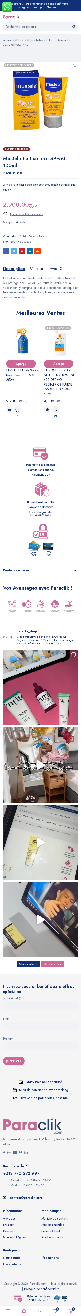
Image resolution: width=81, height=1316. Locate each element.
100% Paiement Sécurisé (43, 1082)
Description (14, 268)
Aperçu (21, 363)
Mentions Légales (14, 1237)
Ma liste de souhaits (54, 1218)
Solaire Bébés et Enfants (40, 40)
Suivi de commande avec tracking (43, 1090)
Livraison (8, 1225)
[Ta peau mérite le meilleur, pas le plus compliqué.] (40, 687)
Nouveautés (11, 1257)
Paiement (9, 1231)
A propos (9, 1218)
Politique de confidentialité (41, 1289)
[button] (74, 65)
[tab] (14, 268)
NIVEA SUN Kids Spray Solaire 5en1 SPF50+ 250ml (22, 375)
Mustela (20, 222)
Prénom (8, 1039)
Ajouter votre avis (12, 173)
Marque (37, 268)
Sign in (39, 1311)
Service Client (50, 1231)
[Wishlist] (23, 214)
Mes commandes (52, 1225)
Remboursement (52, 1237)
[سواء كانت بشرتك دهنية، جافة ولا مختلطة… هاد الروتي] (40, 842)
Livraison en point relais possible (43, 1098)
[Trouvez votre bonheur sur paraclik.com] (40, 765)
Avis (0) (56, 268)
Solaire (19, 40)
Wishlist (57, 1309)
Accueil (7, 40)
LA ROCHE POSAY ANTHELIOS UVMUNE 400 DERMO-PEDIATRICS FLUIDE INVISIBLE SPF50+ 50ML (59, 382)
